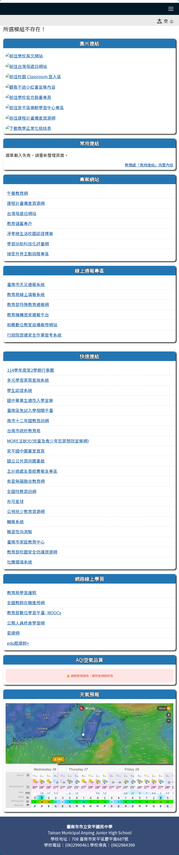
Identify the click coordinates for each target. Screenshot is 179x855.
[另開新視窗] (24, 55)
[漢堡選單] (170, 9)
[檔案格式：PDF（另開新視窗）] (28, 128)
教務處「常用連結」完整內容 (149, 165)
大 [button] (159, 20)
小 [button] (171, 20)
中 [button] (166, 21)
